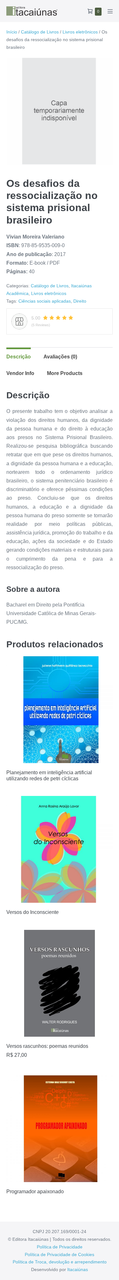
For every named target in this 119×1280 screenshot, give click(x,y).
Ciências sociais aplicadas (44, 301)
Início (11, 31)
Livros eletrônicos (80, 31)
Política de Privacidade (60, 1246)
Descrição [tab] (18, 356)
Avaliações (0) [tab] (60, 356)
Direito (79, 301)
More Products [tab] (65, 373)
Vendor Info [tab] (20, 373)
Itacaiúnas (77, 1269)
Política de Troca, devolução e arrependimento (60, 1261)
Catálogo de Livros (40, 31)
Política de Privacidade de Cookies (59, 1254)
